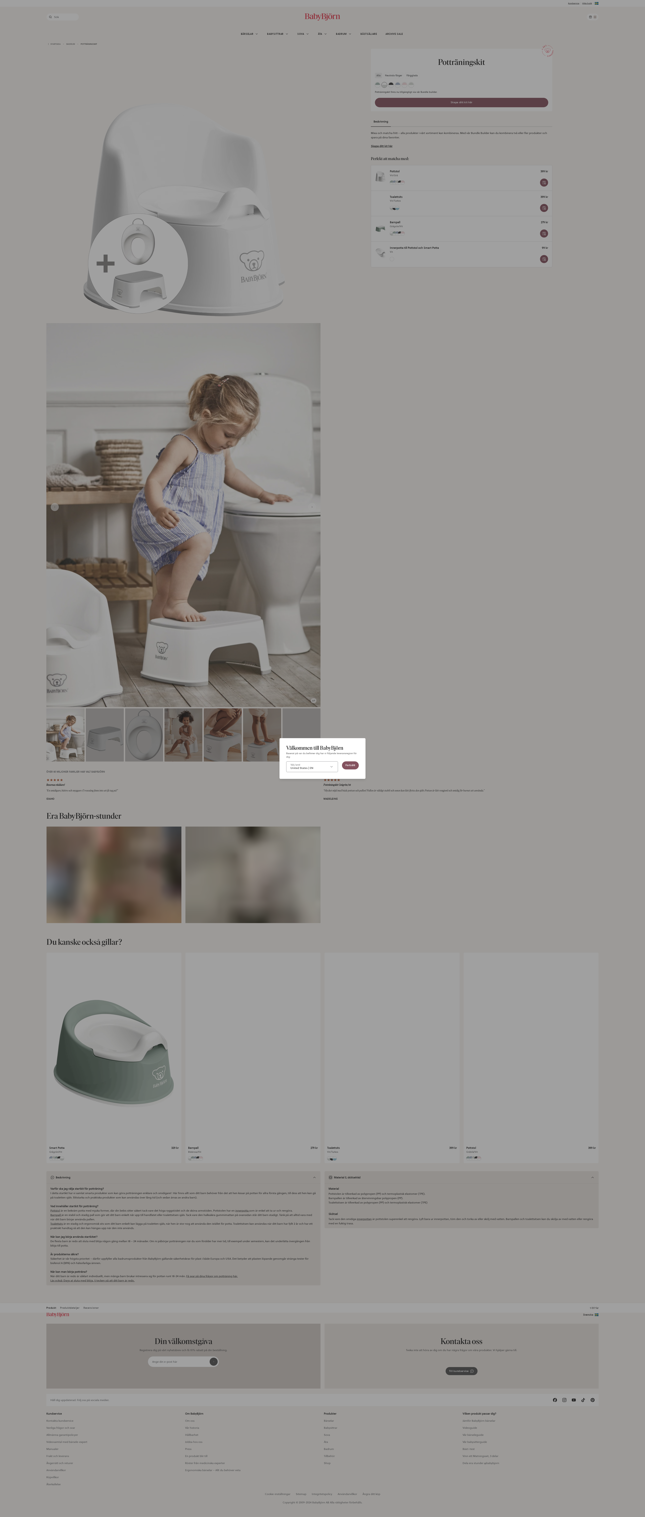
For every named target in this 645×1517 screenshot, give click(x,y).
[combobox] (312, 766)
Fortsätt (350, 765)
